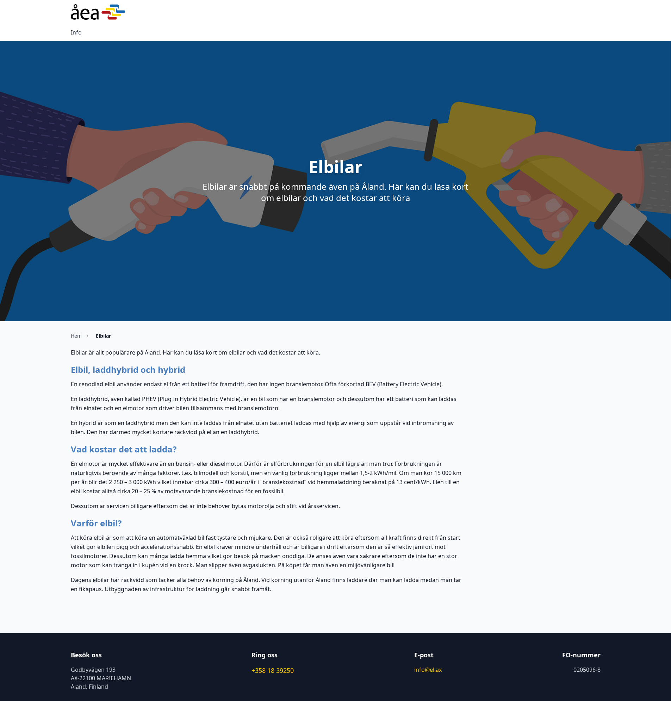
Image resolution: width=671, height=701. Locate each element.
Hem (76, 335)
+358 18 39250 (272, 670)
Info (76, 32)
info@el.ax (428, 670)
